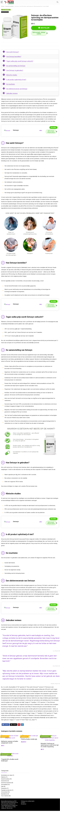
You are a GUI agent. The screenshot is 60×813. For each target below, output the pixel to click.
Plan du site (9, 808)
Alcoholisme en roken (6, 775)
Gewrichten (4, 780)
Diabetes (3, 777)
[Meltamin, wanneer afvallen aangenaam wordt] (10, 735)
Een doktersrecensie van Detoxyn (16, 89)
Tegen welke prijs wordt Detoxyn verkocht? (19, 61)
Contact (23, 802)
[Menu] (2, 2)
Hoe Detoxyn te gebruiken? (14, 70)
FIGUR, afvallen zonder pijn (29, 739)
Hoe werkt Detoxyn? (12, 52)
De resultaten (10, 84)
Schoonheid (4, 792)
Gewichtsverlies (9, 6)
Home (2, 6)
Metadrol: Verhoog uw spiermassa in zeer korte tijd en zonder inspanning (49, 745)
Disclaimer (23, 804)
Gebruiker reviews (12, 93)
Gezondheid (4, 784)
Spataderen (4, 794)
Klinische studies (11, 75)
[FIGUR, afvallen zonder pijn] (30, 735)
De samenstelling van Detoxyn (15, 66)
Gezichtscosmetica (6, 782)
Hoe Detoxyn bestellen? (13, 56)
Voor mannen (4, 795)
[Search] (57, 2)
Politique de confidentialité (27, 801)
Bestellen (44, 28)
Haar (2, 786)
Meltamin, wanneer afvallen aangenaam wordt (9, 742)
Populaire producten (6, 790)
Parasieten (4, 788)
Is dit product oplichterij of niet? (16, 79)
